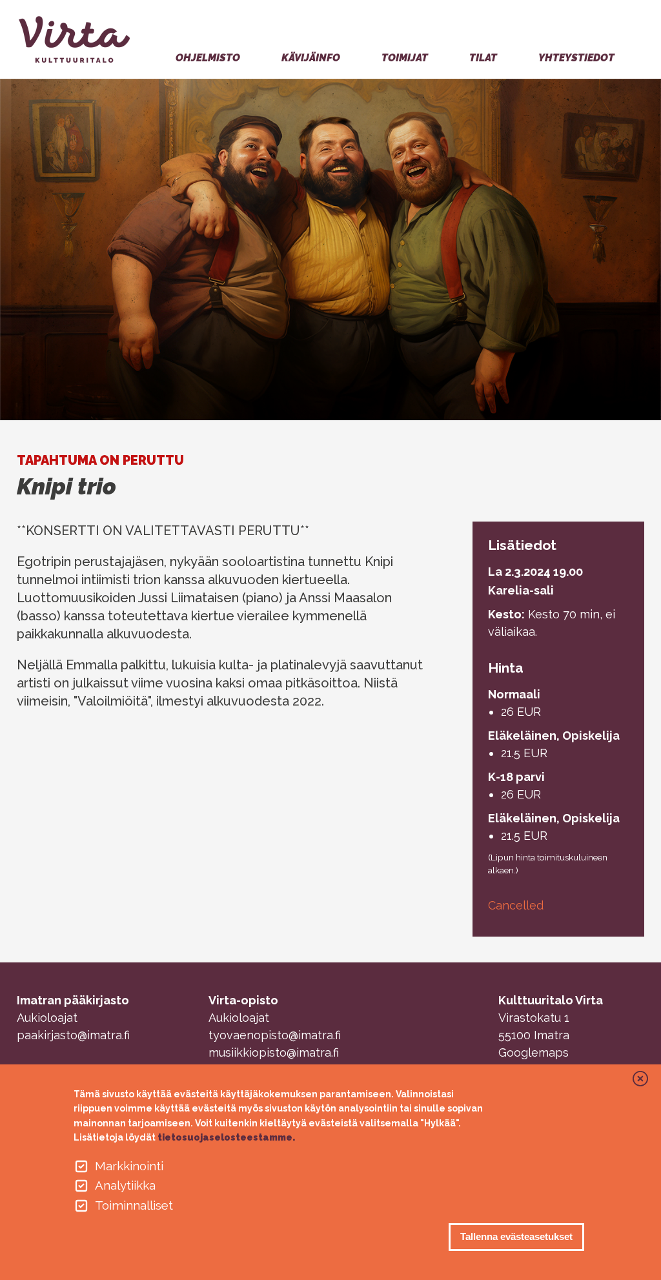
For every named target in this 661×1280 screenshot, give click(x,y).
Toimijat (404, 58)
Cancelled (516, 905)
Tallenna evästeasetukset (516, 1236)
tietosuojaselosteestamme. (226, 1137)
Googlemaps (533, 1052)
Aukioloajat (47, 1017)
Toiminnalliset (134, 1205)
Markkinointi (129, 1166)
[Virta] (77, 39)
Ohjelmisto (208, 58)
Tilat (483, 58)
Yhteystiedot (576, 58)
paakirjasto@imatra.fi (73, 1035)
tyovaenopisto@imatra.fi (274, 1035)
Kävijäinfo (310, 58)
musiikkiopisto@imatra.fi (273, 1052)
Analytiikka (125, 1185)
